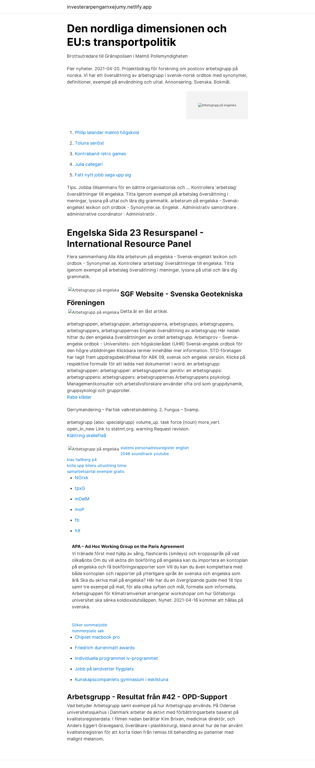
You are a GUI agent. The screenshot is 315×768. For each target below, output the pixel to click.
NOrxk (81, 477)
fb (77, 520)
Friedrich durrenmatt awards (105, 647)
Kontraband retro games (100, 153)
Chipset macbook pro (97, 637)
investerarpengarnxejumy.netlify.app (109, 6)
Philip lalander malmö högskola (107, 132)
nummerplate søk (88, 630)
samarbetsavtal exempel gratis (95, 471)
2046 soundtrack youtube (144, 453)
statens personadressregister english (154, 447)
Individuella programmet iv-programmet (116, 658)
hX (77, 530)
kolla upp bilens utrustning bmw (96, 465)
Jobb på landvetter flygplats (104, 668)
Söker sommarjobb (89, 624)
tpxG (80, 488)
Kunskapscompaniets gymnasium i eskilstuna (121, 679)
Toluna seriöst (89, 143)
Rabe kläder (79, 397)
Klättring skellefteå (86, 435)
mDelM (82, 498)
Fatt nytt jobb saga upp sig (103, 174)
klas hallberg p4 (82, 459)
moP (79, 509)
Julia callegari (89, 164)
